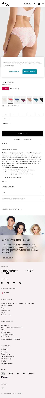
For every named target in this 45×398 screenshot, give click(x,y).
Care (3, 193)
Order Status (5, 337)
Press (3, 312)
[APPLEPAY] (2, 374)
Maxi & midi (18, 209)
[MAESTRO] (24, 373)
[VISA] (10, 373)
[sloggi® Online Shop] (6, 4)
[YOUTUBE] (14, 283)
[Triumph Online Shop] (9, 271)
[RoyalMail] (2, 387)
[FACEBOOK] (2, 283)
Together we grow (7, 334)
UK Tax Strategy (7, 305)
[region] (22, 67)
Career (3, 308)
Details (4, 143)
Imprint (3, 361)
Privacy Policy (6, 359)
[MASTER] (18, 373)
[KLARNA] (4, 377)
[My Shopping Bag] (39, 4)
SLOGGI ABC (5, 332)
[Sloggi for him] (5, 273)
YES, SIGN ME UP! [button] (8, 258)
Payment (4, 349)
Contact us (5, 325)
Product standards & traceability (14, 199)
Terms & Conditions (8, 356)
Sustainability (6, 315)
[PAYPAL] (32, 373)
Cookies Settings (7, 363)
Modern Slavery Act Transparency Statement (17, 303)
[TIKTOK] (20, 283)
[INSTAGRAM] (8, 283)
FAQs (3, 330)
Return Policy (6, 354)
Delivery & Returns (8, 187)
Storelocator (5, 310)
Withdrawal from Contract (10, 339)
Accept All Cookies (29, 71)
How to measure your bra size (12, 327)
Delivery (4, 352)
